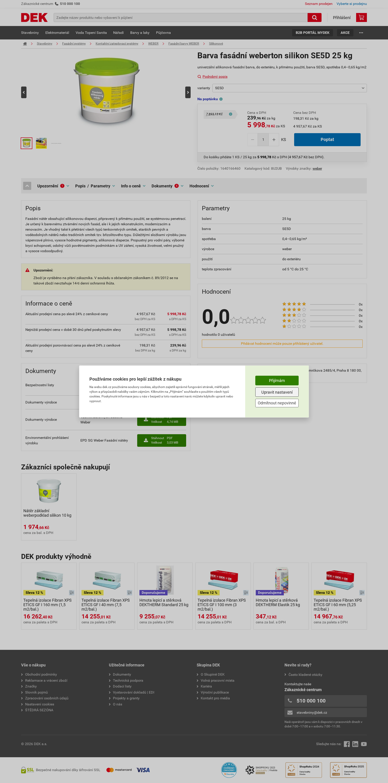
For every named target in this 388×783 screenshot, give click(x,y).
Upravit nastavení (277, 392)
